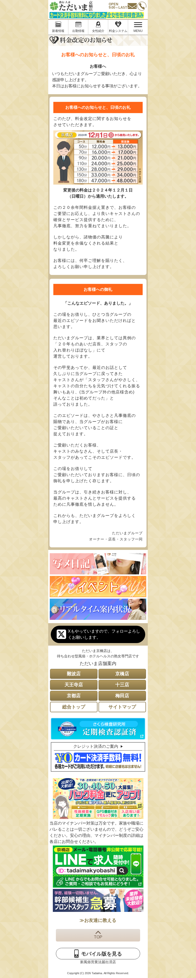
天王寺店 (74, 684)
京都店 (74, 695)
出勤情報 (78, 31)
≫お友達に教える (98, 920)
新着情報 (58, 31)
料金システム (118, 31)
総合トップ (73, 706)
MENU (135, 28)
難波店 (74, 673)
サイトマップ (122, 706)
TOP (98, 937)
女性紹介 (98, 31)
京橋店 (122, 673)
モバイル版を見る (101, 954)
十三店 (122, 684)
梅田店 (122, 695)
